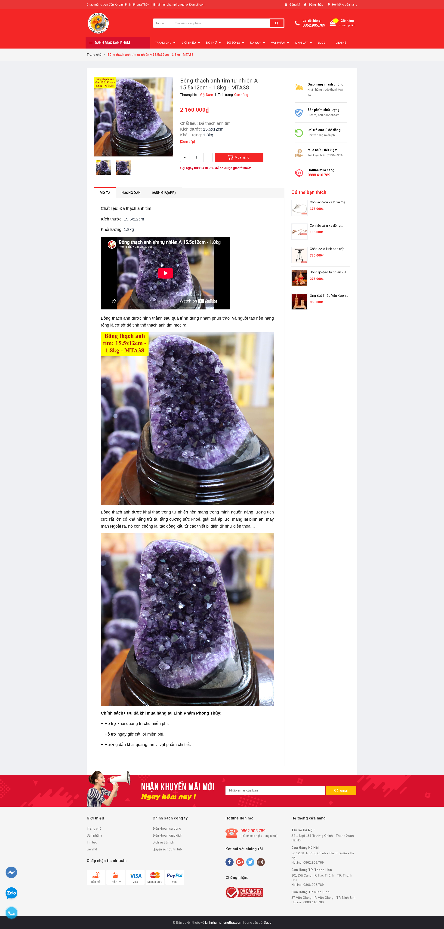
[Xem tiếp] (187, 142)
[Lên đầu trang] (431, 901)
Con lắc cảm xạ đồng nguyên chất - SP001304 (328, 226)
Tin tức (92, 842)
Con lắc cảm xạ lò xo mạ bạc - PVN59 (327, 202)
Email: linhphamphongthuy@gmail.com (179, 4)
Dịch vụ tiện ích (163, 842)
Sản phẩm (94, 835)
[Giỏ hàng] (333, 23)
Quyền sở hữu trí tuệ (167, 849)
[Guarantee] (244, 892)
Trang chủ (94, 828)
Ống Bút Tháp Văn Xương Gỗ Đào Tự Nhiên (329, 296)
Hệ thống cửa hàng (344, 4)
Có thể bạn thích (308, 192)
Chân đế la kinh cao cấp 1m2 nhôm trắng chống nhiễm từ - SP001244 (327, 249)
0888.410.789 (204, 168)
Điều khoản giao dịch (167, 835)
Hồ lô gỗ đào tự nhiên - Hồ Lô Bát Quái (329, 272)
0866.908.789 (313, 884)
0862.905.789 (313, 25)
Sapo (267, 922)
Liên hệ (92, 849)
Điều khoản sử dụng (167, 828)
